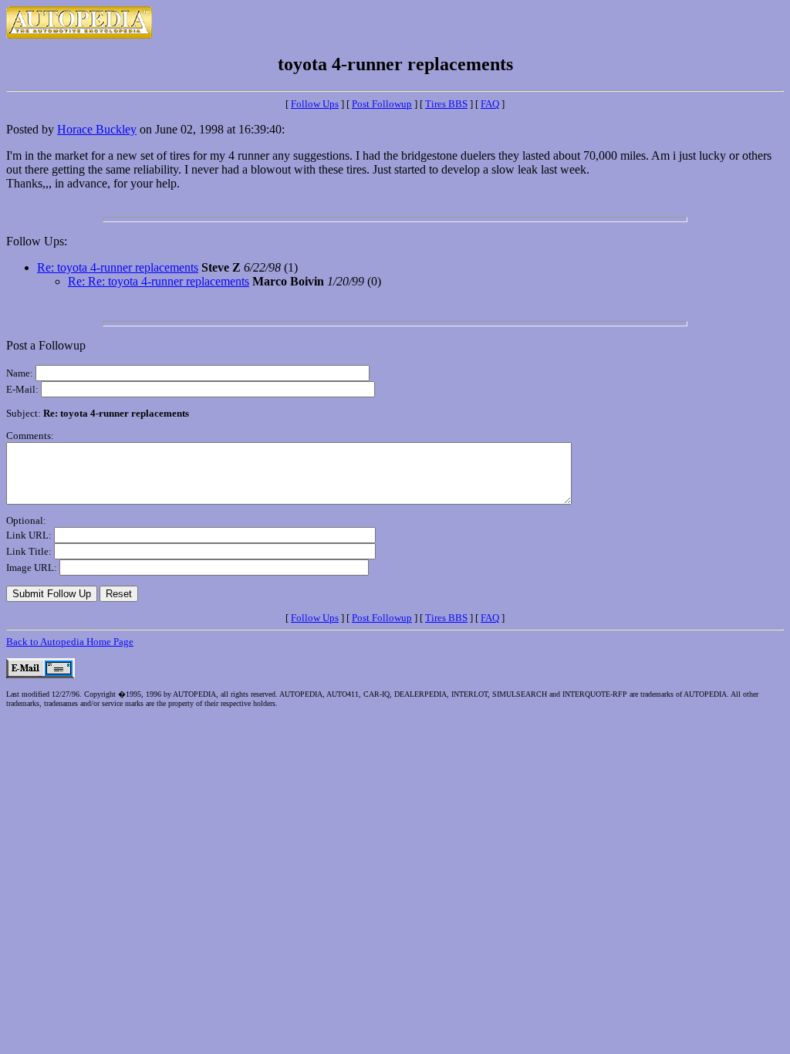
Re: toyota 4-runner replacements (117, 267)
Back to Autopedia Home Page (69, 641)
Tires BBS (446, 104)
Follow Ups (315, 104)
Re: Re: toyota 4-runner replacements (158, 281)
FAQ (490, 104)
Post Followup (382, 104)
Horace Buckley (97, 129)
